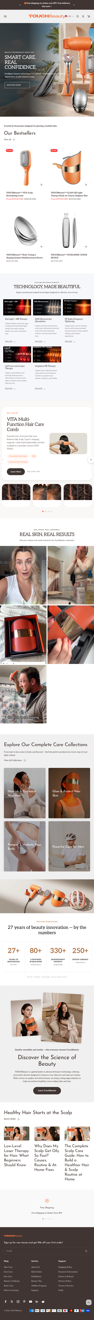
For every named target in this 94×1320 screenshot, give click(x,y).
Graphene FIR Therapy (45, 366)
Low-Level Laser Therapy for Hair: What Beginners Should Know (16, 1155)
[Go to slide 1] (39, 112)
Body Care (8, 1286)
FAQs (60, 1290)
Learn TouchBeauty (47, 1090)
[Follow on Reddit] (43, 1301)
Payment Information (68, 1272)
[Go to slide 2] (44, 112)
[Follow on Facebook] (5, 1301)
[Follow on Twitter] (11, 1301)
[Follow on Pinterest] (24, 1301)
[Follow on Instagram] (18, 1301)
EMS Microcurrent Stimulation (43, 320)
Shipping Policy (65, 1267)
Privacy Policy (64, 1281)
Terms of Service (65, 1286)
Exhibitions (36, 1276)
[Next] (74, 5)
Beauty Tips (36, 1281)
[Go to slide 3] (49, 112)
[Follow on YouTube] (30, 1301)
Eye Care (8, 1276)
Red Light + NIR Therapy (16, 319)
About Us (35, 1267)
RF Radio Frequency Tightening (74, 320)
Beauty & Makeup (12, 1281)
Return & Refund (65, 1276)
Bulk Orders (36, 1272)
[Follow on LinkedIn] (36, 1301)
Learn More (16, 472)
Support (34, 1290)
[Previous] (19, 5)
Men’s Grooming (11, 1290)
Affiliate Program (39, 1286)
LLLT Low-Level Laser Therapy (15, 367)
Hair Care (8, 1267)
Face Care (8, 1272)
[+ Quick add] (41, 185)
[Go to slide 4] (55, 112)
